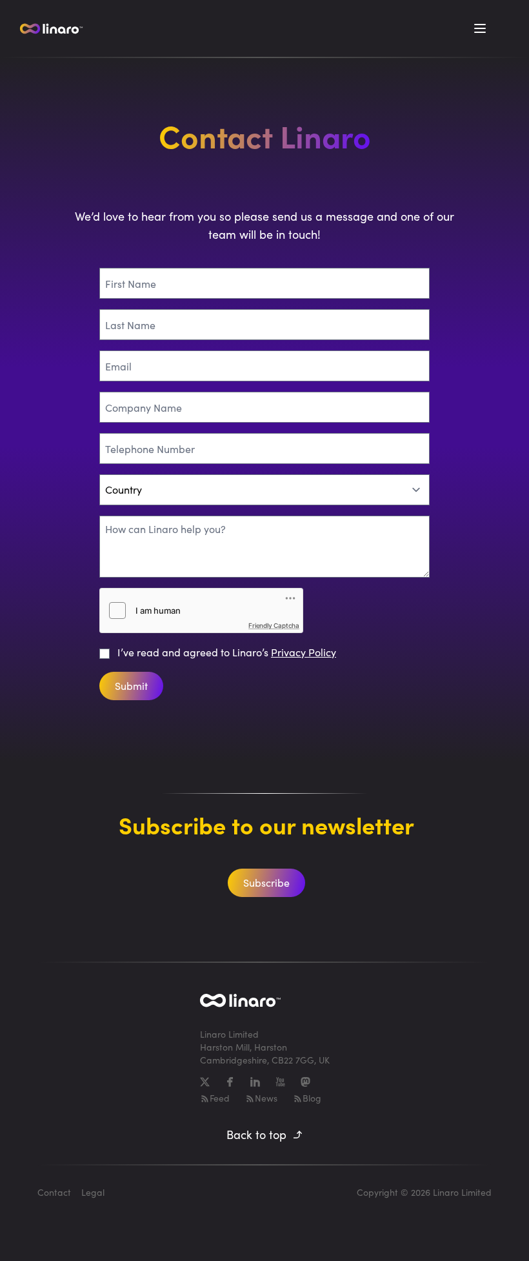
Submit (131, 685)
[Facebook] (230, 1082)
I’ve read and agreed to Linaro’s (226, 652)
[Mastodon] (305, 1082)
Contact (54, 1192)
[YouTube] (280, 1082)
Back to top (256, 1134)
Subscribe (266, 882)
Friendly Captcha (273, 625)
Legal (93, 1192)
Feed (220, 1098)
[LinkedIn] (255, 1082)
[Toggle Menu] (480, 28)
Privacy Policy (303, 652)
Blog (312, 1098)
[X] (205, 1082)
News (266, 1098)
